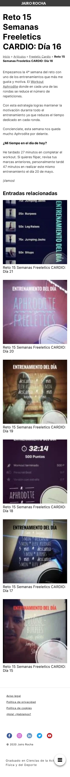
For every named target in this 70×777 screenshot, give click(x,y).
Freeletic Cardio (40, 56)
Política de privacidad (21, 701)
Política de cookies (19, 708)
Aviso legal (13, 695)
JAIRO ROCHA (33, 3)
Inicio (6, 56)
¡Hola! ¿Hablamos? (18, 714)
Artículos (19, 56)
